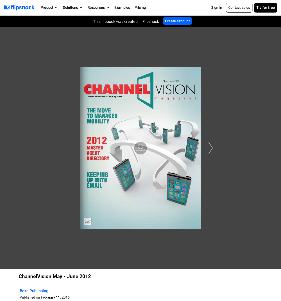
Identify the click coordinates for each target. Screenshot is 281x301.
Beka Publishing (34, 290)
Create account (177, 21)
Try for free (265, 8)
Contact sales (239, 8)
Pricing (140, 8)
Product (47, 8)
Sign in (216, 8)
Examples (122, 8)
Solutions (70, 8)
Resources (96, 8)
